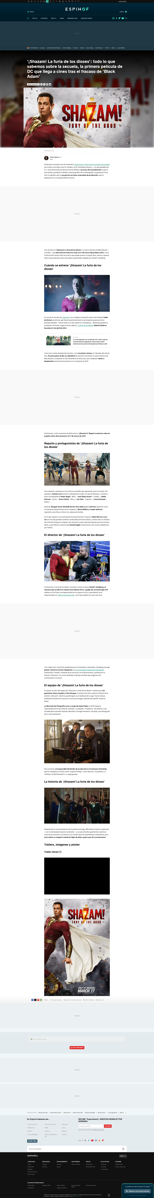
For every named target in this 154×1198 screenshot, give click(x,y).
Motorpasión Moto (90, 1167)
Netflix (46, 1128)
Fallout (113, 48)
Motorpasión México (91, 1185)
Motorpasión (89, 1164)
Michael (82, 48)
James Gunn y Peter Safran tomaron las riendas (92, 164)
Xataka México (31, 1185)
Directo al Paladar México (75, 1186)
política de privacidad (99, 1130)
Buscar (123, 1148)
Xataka (29, 1164)
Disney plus (65, 1124)
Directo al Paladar (75, 1164)
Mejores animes (102, 1112)
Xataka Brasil (31, 1188)
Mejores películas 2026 (55, 1112)
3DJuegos (44, 1164)
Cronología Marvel (112, 1112)
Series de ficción (32, 1124)
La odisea (42, 48)
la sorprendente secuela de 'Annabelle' (89, 670)
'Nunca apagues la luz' (66, 595)
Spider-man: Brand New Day (51, 1135)
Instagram (113, 18)
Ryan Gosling (90, 48)
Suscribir (108, 1126)
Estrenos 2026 (67, 1112)
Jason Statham (121, 48)
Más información (77, 1196)
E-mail (50, 84)
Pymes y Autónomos (120, 1167)
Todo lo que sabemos (56, 1000)
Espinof (77, 9)
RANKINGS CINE (72, 18)
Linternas (75, 48)
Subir (121, 1156)
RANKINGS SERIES (86, 18)
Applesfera (30, 1169)
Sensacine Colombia (62, 1188)
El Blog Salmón (119, 1164)
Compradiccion (104, 1169)
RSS (99, 1140)
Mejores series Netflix (90, 1112)
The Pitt (107, 48)
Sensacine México (61, 1185)
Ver (77, 1047)
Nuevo (122, 12)
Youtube (123, 18)
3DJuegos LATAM (46, 1185)
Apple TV (30, 1131)
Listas (63, 1128)
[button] (55, 157)
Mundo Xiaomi (31, 1174)
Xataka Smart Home (32, 1172)
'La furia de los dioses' (85, 325)
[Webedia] (32, 1155)
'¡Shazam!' (66, 317)
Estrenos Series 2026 (78, 1112)
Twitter (126, 18)
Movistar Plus (31, 1128)
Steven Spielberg (67, 48)
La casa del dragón (33, 1134)
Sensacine (59, 1164)
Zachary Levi (100, 1000)
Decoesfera (103, 1167)
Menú (32, 12)
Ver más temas (32, 1141)
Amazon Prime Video (50, 1124)
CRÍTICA (34, 18)
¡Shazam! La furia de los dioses (73, 1000)
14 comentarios (34, 84)
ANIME (62, 18)
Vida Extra (44, 1167)
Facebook (116, 18)
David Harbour (99, 48)
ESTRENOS (44, 18)
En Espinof (75, 337)
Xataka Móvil (31, 1167)
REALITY (53, 18)
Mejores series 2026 (43, 1112)
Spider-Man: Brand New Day (53, 48)
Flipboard (120, 18)
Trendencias (103, 1164)
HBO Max (64, 1131)
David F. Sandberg (89, 1000)
